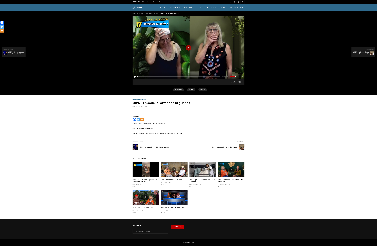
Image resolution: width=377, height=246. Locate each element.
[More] (142, 119)
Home (134, 14)
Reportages (174, 8)
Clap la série (149, 14)
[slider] (178, 77)
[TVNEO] (137, 7)
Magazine (211, 8)
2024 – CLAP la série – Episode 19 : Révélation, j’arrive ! (145, 181)
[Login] (239, 2)
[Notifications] (235, 2)
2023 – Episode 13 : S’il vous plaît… (144, 207)
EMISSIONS (187, 8)
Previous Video (138, 142)
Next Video (240, 142)
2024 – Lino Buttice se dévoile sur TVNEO (154, 147)
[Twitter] (231, 2)
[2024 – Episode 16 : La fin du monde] (241, 147)
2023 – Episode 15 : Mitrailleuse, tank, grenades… (202, 181)
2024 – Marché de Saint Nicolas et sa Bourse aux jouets (158, 2)
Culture (199, 8)
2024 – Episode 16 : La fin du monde (224, 147)
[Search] (242, 2)
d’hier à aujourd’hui (236, 8)
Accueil (163, 8)
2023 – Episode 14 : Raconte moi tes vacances (230, 181)
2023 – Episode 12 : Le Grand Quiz (173, 207)
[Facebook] (227, 2)
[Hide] (1, 34)
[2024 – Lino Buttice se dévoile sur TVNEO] (135, 147)
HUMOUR (143, 99)
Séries (222, 8)
